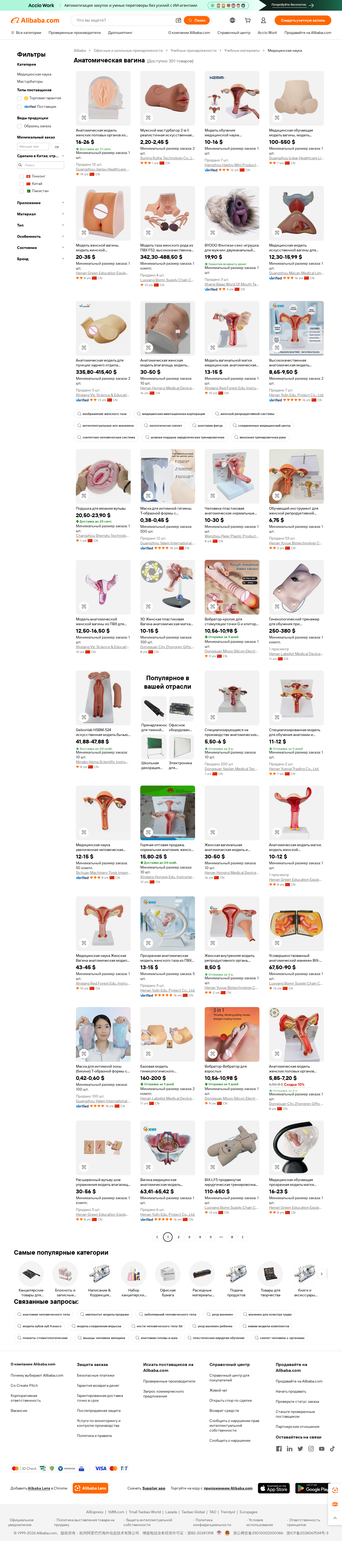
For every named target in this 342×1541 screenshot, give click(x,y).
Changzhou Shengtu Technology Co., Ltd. (103, 535)
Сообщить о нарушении (229, 1440)
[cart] (249, 21)
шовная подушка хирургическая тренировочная (187, 437)
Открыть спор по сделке (230, 1400)
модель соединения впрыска (99, 1326)
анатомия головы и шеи (159, 1338)
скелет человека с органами (282, 1338)
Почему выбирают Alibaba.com (37, 1375)
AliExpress (94, 1512)
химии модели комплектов (268, 1326)
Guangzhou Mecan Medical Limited (296, 273)
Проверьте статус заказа (297, 1401)
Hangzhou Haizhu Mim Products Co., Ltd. (232, 165)
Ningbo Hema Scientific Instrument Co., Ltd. (103, 762)
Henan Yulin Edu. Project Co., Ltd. (296, 395)
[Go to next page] (242, 1237)
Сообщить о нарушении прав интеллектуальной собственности (234, 1425)
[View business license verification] (219, 1533)
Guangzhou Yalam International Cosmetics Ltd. (167, 543)
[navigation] (40, 644)
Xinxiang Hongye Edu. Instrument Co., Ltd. (167, 877)
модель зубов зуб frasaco (42, 1326)
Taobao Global (193, 1512)
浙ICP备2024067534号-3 (307, 1533)
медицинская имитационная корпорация (173, 414)
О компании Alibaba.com (33, 1364)
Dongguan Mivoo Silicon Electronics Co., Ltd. (232, 651)
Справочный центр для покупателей (229, 1377)
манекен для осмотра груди (270, 1314)
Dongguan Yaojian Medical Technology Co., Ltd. (232, 769)
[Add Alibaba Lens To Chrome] (90, 1488)
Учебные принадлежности (193, 50)
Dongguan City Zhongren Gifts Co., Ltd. (167, 647)
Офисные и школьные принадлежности (128, 50)
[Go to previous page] (157, 1237)
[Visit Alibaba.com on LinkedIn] (289, 1448)
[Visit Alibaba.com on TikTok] (332, 1448)
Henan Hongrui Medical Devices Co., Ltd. (167, 388)
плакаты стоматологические (45, 1338)
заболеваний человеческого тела (170, 1314)
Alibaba (80, 50)
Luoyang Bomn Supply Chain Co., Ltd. (167, 280)
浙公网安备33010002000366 (258, 1533)
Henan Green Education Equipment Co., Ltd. (103, 273)
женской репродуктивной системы (247, 414)
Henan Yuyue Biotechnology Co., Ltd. (296, 543)
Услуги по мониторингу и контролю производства (99, 1423)
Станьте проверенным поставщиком (295, 1414)
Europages (249, 1512)
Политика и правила (94, 1435)
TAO (212, 1512)
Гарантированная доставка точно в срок (100, 1398)
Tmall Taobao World (145, 1512)
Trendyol (228, 1512)
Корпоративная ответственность (26, 1398)
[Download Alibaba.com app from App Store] (274, 1488)
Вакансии (19, 1410)
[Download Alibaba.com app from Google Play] (313, 1488)
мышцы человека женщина (104, 1338)
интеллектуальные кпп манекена (108, 425)
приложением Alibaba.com (228, 1488)
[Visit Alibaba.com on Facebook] (279, 1448)
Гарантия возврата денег (98, 1385)
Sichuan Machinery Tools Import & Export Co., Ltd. (103, 872)
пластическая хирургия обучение (218, 1338)
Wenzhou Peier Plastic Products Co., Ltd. (232, 536)
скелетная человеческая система (109, 437)
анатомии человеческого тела (46, 1314)
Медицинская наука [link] (285, 50)
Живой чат (218, 1390)
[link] (335, 1490)
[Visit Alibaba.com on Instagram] (311, 1448)
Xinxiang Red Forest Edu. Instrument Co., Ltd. (232, 388)
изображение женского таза (105, 414)
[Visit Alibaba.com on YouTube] (321, 1448)
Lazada (171, 1512)
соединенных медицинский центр (264, 425)
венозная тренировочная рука (263, 437)
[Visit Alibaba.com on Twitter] (300, 1448)
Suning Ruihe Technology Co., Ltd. (167, 158)
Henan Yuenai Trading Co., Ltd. (294, 769)
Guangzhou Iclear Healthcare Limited (296, 158)
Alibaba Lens (39, 1488)
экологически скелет (165, 425)
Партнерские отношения (297, 1426)
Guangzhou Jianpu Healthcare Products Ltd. (103, 169)
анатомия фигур (210, 425)
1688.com (116, 1512)
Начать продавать (291, 1391)
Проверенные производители (169, 1381)
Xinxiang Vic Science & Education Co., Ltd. (103, 395)
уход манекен (222, 1314)
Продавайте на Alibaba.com (299, 1381)
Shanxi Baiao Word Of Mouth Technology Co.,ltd (232, 284)
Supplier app (153, 1488)
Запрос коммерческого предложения (163, 1393)
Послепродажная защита (99, 1410)
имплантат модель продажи (107, 1314)
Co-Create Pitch (24, 1385)
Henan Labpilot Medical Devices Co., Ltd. (296, 654)
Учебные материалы (242, 50)
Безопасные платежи (95, 1375)
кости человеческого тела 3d (159, 1326)
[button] (178, 20)
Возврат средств (224, 1410)
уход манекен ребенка (215, 1326)
